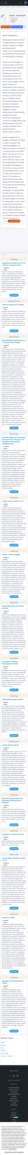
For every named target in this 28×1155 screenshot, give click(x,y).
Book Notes (14, 1098)
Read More (14, 295)
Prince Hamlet (4, 1053)
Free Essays (13, 1092)
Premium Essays (13, 1090)
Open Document (5, 27)
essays (8, 6)
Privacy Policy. (12, 1149)
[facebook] (10, 1077)
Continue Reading (14, 221)
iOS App (14, 1103)
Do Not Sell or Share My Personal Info (14, 1152)
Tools (11, 31)
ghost (9, 96)
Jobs (11, 1117)
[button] (2, 2)
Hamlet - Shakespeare (18, 15)
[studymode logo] (9, 3)
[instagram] (17, 1077)
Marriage (3, 1045)
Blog (14, 1120)
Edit (7, 31)
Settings (17, 31)
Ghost (2, 1048)
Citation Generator (14, 1100)
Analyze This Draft (17, 27)
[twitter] (14, 1077)
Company (13, 1113)
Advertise (13, 1115)
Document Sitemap (14, 1087)
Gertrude (3, 1050)
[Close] (26, 1124)
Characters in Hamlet (6, 1056)
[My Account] (26, 2)
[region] (14, 1138)
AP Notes (13, 1096)
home (2, 6)
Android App (13, 1105)
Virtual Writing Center (14, 1094)
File (3, 31)
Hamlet (9, 82)
